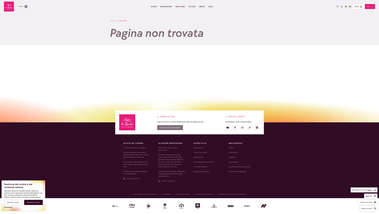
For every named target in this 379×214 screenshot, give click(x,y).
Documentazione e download (204, 162)
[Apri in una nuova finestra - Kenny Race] (247, 206)
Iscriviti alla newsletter (170, 127)
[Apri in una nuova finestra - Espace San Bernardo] (115, 206)
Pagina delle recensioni (201, 171)
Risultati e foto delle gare (237, 171)
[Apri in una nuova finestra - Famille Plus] (181, 206)
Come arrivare (198, 148)
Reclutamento (198, 157)
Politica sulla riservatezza (203, 194)
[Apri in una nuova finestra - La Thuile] (132, 206)
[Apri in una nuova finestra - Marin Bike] (230, 206)
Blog (211, 7)
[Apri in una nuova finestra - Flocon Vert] (198, 206)
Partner (231, 148)
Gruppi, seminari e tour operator (240, 167)
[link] (127, 122)
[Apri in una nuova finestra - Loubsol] (214, 206)
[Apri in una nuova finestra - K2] (263, 206)
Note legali (166, 194)
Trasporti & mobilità (200, 152)
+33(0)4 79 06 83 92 (168, 181)
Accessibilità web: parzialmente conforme (231, 194)
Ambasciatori (233, 152)
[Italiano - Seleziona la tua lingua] (350, 7)
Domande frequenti (200, 167)
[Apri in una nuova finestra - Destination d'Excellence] (148, 206)
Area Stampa (233, 162)
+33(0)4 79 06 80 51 (133, 179)
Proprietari (232, 157)
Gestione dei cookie (182, 194)
